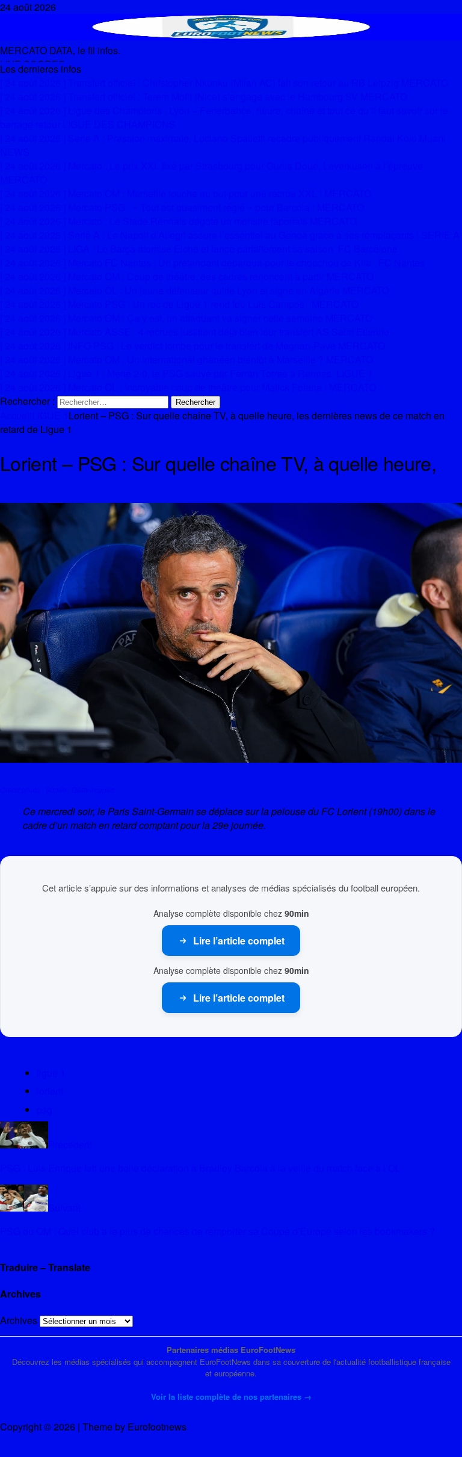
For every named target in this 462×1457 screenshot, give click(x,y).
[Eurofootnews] (231, 36)
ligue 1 (51, 1073)
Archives (18, 1320)
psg (44, 1110)
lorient (50, 1091)
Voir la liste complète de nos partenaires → (231, 1396)
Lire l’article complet (239, 940)
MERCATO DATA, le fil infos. (60, 50)
